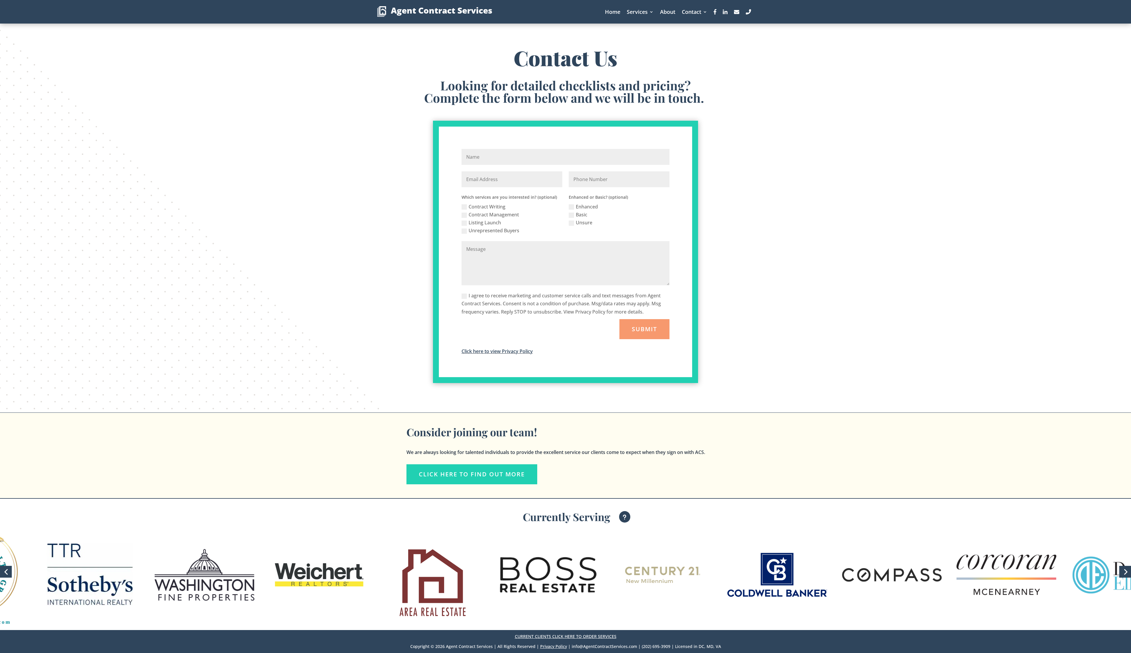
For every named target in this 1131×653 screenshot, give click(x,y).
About (667, 11)
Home (612, 11)
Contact (691, 11)
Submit (644, 329)
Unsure (584, 222)
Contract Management (494, 214)
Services (637, 11)
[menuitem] (576, 515)
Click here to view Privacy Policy (497, 351)
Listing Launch (485, 222)
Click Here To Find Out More (472, 474)
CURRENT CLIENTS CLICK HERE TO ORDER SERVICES (565, 636)
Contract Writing (487, 206)
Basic (581, 214)
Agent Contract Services (441, 10)
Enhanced (587, 206)
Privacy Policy (553, 646)
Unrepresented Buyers (494, 230)
